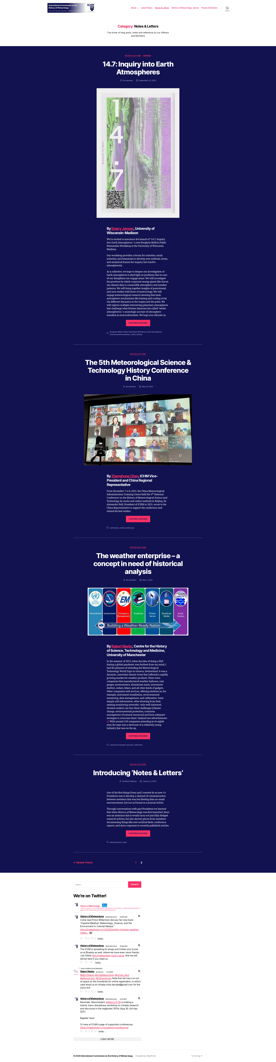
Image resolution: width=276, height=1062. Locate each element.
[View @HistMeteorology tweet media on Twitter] (90, 932)
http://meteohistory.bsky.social (108, 955)
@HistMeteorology (104, 975)
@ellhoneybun (87, 978)
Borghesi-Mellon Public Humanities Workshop (128, 332)
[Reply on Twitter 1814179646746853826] (82, 1031)
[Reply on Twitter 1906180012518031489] (82, 962)
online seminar (136, 334)
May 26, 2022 (147, 386)
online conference (127, 528)
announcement (116, 842)
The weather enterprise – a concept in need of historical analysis (138, 563)
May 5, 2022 (148, 580)
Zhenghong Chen (124, 476)
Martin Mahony (131, 781)
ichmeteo (129, 80)
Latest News (146, 8)
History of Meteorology (92, 916)
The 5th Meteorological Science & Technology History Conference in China (138, 370)
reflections (138, 745)
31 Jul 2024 (109, 972)
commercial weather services (121, 745)
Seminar (147, 56)
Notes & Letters (162, 8)
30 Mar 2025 (123, 917)
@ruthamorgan (104, 978)
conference (114, 528)
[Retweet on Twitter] (79, 968)
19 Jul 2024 (123, 999)
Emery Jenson (122, 228)
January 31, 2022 (150, 781)
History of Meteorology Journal (185, 8)
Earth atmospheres (154, 332)
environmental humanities (120, 334)
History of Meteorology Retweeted (91, 968)
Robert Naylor (121, 646)
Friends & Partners (209, 8)
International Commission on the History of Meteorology (107, 1056)
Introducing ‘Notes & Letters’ (138, 773)
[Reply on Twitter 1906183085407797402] (82, 938)
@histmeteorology (111, 917)
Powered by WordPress (145, 1056)
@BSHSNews (87, 975)
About (133, 8)
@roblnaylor (99, 972)
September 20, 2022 (147, 80)
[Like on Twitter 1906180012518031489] (91, 962)
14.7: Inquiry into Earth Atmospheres (138, 68)
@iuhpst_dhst (122, 975)
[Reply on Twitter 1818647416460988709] (82, 991)
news (124, 842)
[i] (108, 721)
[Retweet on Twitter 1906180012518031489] (86, 962)
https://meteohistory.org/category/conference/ (104, 1027)
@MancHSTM (113, 1002)
